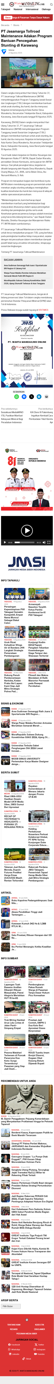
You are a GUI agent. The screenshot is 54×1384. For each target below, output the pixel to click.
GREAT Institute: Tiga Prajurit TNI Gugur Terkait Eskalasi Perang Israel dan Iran (31, 1238)
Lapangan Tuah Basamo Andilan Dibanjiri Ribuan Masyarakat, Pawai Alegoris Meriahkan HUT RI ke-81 (14, 991)
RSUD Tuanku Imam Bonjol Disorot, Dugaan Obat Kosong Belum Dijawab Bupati (38, 1058)
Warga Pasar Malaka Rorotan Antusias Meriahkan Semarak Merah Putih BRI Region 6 (25, 274)
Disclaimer (39, 1329)
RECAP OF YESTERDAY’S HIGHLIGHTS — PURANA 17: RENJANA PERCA (14, 822)
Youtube (41, 1354)
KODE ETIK (39, 1324)
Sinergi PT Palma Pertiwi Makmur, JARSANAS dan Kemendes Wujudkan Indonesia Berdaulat (31, 1146)
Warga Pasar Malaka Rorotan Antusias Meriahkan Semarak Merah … (32, 724)
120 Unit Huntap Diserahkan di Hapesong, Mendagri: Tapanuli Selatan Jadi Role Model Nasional (31, 1289)
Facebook (16, 1344)
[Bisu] (44, 542)
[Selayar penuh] (48, 542)
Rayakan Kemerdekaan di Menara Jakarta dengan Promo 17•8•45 (36, 791)
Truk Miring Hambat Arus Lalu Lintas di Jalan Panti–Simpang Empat (14, 1024)
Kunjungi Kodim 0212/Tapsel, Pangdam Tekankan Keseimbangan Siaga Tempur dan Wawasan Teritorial (38, 649)
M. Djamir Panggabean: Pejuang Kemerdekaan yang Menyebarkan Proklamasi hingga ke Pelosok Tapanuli (27, 1122)
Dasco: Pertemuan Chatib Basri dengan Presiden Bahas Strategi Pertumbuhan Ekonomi (32, 1186)
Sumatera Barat (11, 979)
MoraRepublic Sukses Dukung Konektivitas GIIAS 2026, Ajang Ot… (31, 736)
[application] (27, 530)
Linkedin (15, 1354)
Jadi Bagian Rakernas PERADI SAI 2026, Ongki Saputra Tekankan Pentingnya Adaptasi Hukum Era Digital (32, 1199)
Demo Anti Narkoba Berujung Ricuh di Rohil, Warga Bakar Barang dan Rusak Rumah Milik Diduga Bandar (32, 1225)
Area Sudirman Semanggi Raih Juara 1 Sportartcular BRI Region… (32, 713)
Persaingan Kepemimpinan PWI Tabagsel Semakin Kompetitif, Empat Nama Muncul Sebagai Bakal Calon (14, 615)
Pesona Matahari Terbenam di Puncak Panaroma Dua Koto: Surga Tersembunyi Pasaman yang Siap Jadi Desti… (14, 1060)
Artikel (15, 898)
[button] (27, 531)
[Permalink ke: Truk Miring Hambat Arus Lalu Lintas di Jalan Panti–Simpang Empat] (14, 1007)
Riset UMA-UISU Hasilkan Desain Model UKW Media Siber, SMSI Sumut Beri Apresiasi (14, 802)
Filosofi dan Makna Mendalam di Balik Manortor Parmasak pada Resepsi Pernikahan (38, 681)
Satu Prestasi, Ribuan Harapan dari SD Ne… (32, 936)
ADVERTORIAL (17, 1141)
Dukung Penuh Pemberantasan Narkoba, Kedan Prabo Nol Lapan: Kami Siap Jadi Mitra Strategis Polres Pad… (13, 683)
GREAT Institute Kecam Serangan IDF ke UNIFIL (31, 1264)
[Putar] (4, 542)
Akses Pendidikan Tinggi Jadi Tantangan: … (27, 913)
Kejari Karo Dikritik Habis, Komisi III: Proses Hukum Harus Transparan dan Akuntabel (31, 1252)
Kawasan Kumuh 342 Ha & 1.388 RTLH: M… (29, 925)
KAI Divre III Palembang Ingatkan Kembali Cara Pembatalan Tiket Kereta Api (41, 415)
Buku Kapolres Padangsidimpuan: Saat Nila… (32, 902)
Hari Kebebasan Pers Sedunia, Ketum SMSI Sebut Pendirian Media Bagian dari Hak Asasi (31, 1212)
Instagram (41, 1349)
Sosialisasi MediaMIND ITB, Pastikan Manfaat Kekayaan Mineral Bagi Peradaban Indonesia (12, 415)
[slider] (24, 542)
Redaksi (14, 1329)
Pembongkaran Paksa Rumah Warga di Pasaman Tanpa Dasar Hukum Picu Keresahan (39, 990)
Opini (14, 933)
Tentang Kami (13, 1324)
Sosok (4, 1116)
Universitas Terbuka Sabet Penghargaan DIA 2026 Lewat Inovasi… (27, 748)
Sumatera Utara (35, 781)
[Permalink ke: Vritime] (4, 51)
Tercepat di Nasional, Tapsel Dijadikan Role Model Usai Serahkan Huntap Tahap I (31, 1276)
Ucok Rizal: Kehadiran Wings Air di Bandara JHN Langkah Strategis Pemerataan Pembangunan (14, 649)
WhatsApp (15, 1349)
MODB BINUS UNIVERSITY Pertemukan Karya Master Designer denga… (30, 762)
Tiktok (28, 1359)
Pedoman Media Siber (26, 1333)
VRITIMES (43, 310)
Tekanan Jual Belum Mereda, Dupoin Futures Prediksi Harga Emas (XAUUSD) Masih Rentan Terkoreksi (14, 874)
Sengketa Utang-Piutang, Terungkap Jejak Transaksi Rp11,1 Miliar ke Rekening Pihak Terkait (30, 1173)
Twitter (41, 1344)
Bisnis (14, 709)
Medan (7, 794)
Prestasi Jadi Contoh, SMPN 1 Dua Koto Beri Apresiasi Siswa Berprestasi (37, 1025)
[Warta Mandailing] (26, 4)
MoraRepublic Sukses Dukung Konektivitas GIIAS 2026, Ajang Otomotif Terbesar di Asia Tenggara (25, 282)
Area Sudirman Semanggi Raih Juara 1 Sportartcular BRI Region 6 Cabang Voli (25, 267)
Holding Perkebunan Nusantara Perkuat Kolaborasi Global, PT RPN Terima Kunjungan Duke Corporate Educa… (38, 837)
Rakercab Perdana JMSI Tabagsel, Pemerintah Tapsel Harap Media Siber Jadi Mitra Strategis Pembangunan (38, 874)
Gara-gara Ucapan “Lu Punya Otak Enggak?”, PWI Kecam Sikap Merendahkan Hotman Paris (30, 1159)
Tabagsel (8, 602)
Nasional (15, 1130)
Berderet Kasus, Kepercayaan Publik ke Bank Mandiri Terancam (32, 1134)
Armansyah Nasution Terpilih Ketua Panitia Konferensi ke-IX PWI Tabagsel (37, 610)
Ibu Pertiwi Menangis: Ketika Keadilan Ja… (31, 948)
